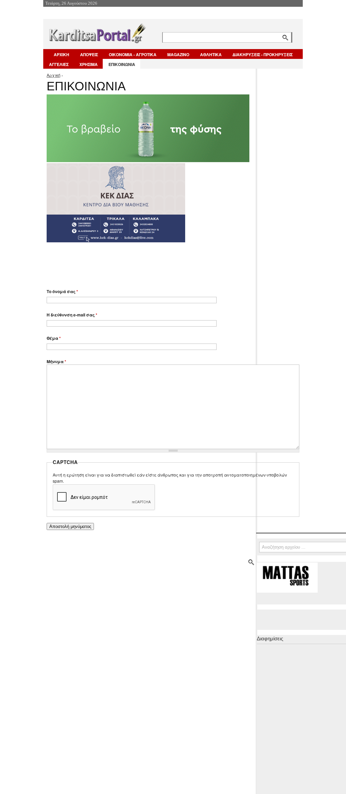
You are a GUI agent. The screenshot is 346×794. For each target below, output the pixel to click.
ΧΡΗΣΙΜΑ (88, 64)
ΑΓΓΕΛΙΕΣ (59, 64)
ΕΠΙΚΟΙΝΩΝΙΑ (121, 64)
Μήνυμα (56, 361)
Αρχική (53, 75)
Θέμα (54, 338)
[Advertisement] (167, 262)
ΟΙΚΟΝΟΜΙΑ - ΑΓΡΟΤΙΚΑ (132, 54)
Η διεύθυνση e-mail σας (72, 315)
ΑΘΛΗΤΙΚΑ (211, 54)
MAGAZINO (178, 54)
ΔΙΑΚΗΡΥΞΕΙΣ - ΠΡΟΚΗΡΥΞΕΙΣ (262, 54)
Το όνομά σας (62, 291)
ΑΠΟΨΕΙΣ (89, 54)
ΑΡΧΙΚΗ (61, 54)
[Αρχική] (97, 32)
